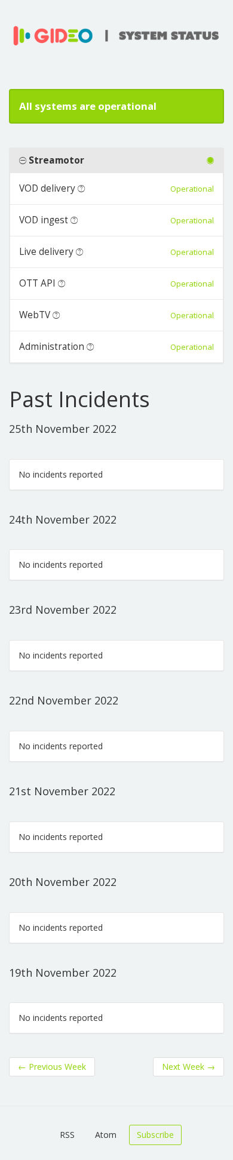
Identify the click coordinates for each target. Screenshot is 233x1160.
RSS (67, 1134)
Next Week (188, 1066)
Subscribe (155, 1134)
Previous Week (52, 1066)
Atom (105, 1134)
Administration (51, 346)
